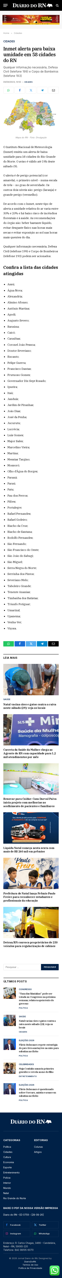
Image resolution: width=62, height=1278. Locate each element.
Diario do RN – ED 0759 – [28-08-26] (23, 1214)
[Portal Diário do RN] (33, 5)
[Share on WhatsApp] (8, 90)
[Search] (57, 5)
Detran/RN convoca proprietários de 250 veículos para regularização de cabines (30, 944)
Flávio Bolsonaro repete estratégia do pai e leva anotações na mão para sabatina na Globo (39, 1048)
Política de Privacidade (30, 1268)
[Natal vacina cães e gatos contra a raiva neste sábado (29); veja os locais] (31, 679)
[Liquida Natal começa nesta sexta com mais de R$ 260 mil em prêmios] (31, 827)
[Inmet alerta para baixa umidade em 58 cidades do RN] (31, 116)
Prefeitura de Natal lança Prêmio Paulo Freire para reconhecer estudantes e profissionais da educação (29, 897)
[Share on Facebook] (20, 90)
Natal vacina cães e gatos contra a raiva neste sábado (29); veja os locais (29, 706)
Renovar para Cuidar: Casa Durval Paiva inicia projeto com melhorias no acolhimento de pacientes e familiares (30, 802)
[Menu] (5, 5)
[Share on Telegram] (42, 90)
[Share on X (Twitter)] (31, 90)
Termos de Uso (30, 1264)
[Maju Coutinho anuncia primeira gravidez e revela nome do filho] (9, 1068)
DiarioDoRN (30, 1261)
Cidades (28, 82)
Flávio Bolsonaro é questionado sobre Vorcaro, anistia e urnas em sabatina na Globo (37, 1092)
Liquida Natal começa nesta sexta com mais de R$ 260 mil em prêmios (28, 849)
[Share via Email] (53, 90)
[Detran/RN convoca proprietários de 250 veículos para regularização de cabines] (31, 922)
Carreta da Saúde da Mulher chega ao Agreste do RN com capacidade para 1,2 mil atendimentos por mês (29, 753)
